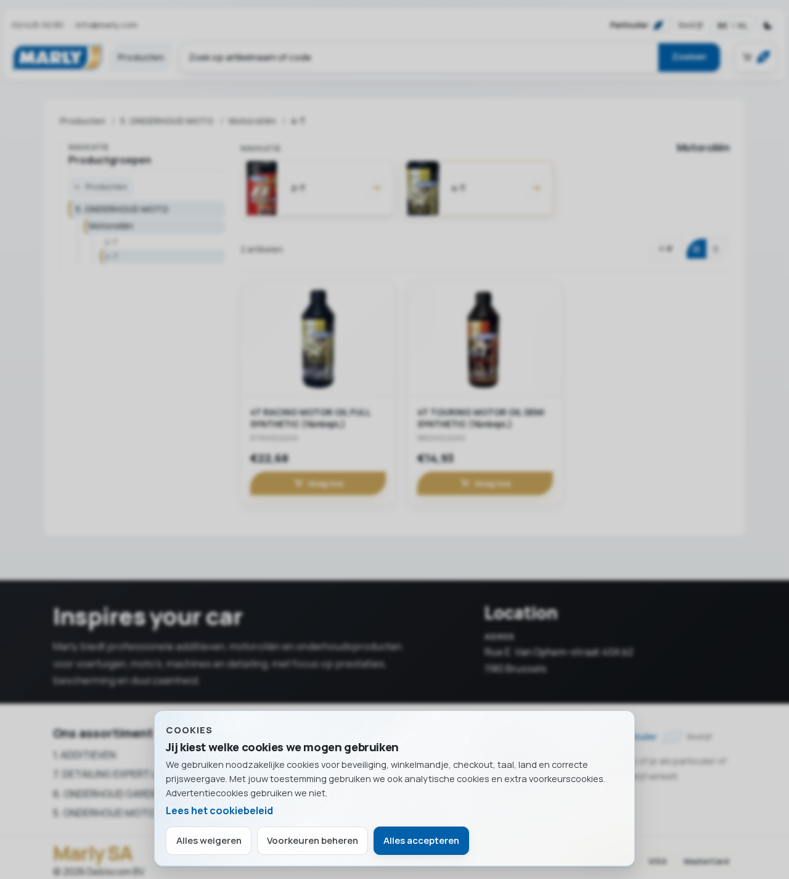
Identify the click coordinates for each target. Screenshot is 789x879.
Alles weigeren (209, 840)
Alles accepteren (421, 840)
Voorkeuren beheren (312, 840)
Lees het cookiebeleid (219, 810)
